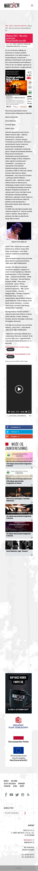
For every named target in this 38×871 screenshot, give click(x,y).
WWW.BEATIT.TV (29, 842)
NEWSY (15, 44)
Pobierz (10, 349)
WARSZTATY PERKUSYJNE (24, 44)
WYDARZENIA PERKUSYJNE (13, 46)
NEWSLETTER (8, 808)
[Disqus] (19, 583)
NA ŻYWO (14, 781)
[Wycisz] (26, 412)
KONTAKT (31, 825)
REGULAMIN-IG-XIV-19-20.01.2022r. (17, 347)
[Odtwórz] (9, 412)
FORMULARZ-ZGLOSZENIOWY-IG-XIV (17, 354)
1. (17, 416)
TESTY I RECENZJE (10, 783)
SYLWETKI (7, 786)
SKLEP (22, 786)
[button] (19, 389)
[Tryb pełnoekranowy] (29, 412)
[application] (19, 389)
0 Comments (24, 46)
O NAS (15, 786)
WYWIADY (21, 783)
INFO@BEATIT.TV (29, 840)
